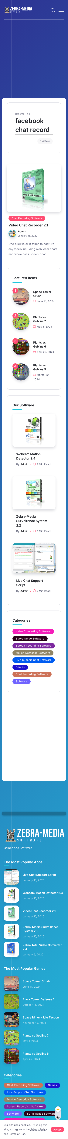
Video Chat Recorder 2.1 (28, 225)
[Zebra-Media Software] (18, 9)
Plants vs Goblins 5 (39, 367)
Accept (57, 1129)
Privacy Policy (39, 1129)
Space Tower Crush (42, 294)
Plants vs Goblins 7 (39, 319)
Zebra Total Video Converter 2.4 (42, 947)
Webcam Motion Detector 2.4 (28, 456)
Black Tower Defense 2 (39, 999)
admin (22, 231)
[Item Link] (34, 188)
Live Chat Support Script (29, 583)
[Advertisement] (34, 56)
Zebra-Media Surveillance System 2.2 (31, 521)
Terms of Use (17, 1133)
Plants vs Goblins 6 (39, 344)
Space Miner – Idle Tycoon (41, 1017)
